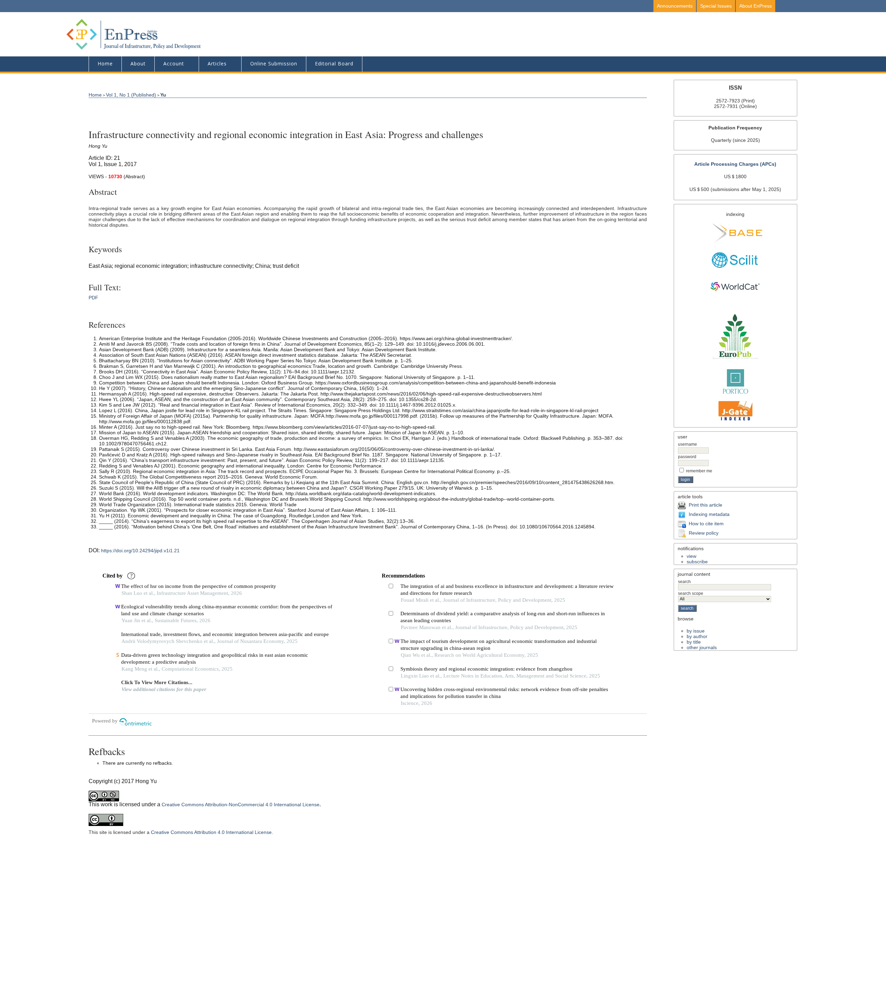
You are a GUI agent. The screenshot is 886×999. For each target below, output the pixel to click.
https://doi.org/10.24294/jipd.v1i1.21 (140, 550)
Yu (163, 95)
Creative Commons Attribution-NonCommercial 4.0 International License (240, 804)
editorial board (334, 63)
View (691, 556)
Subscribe (697, 561)
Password (687, 456)
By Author (697, 636)
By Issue (696, 631)
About (138, 63)
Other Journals (702, 647)
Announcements (675, 6)
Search (684, 581)
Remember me (699, 471)
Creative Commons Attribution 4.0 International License (211, 832)
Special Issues (716, 6)
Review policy (703, 533)
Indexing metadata (709, 514)
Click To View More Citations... (156, 682)
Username (687, 444)
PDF (93, 297)
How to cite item (706, 523)
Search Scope (690, 593)
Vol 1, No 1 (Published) (131, 95)
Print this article (705, 505)
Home (105, 63)
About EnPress (755, 6)
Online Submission (273, 63)
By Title (694, 642)
